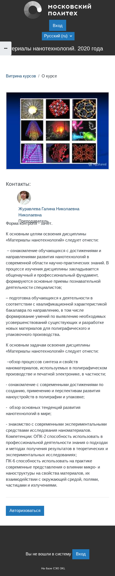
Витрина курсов (21, 76)
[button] (58, 36)
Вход (58, 25)
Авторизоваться (24, 510)
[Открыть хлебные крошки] (5, 48)
